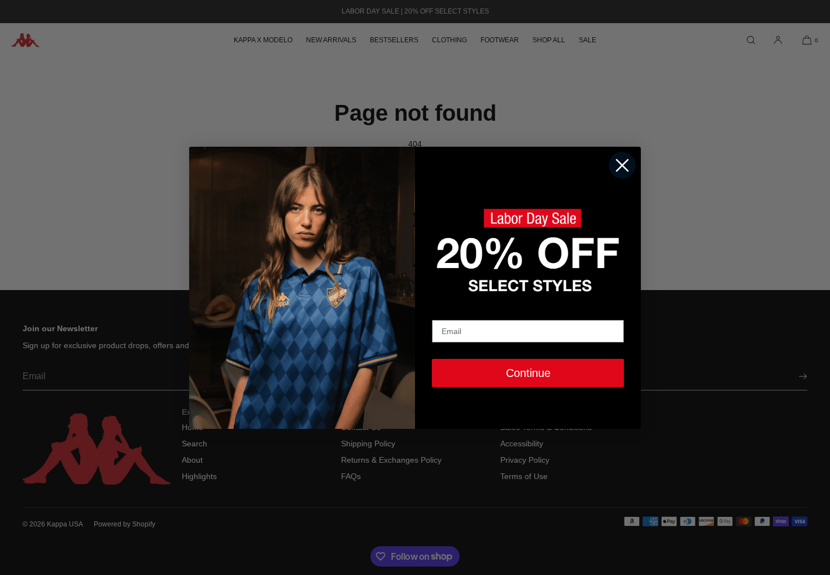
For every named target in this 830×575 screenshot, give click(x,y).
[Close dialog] (622, 165)
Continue (528, 373)
